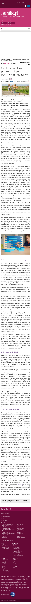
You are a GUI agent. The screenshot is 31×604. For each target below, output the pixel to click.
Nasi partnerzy (16, 552)
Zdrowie (4, 567)
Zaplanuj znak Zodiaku (7, 540)
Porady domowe (21, 537)
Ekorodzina (19, 525)
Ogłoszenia (20, 524)
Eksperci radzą (20, 526)
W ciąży (4, 562)
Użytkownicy (20, 536)
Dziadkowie (20, 533)
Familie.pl (6, 63)
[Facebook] (25, 6)
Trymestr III (9, 59)
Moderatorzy (16, 548)
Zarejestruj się (11, 22)
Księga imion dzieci (6, 532)
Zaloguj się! (4, 22)
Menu (3, 29)
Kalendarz (4, 537)
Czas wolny (5, 570)
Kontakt (15, 544)
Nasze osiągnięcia (17, 554)
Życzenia (15, 566)
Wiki (14, 565)
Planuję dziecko (20, 530)
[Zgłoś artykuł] (28, 81)
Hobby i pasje (5, 548)
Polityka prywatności (18, 555)
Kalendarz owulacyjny (7, 524)
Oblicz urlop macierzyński (8, 529)
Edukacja (4, 536)
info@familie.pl (4, 520)
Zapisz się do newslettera (6, 24)
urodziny (7, 500)
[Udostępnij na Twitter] (29, 65)
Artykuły (3, 59)
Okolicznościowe (6, 550)
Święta (3, 566)
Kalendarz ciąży (6, 526)
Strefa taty (19, 535)
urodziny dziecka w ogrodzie (12, 501)
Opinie (3, 544)
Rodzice (19, 532)
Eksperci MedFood (6, 571)
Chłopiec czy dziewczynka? (8, 530)
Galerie (14, 563)
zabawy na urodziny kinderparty (18, 500)
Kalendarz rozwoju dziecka (8, 533)
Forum (14, 559)
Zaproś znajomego (17, 551)
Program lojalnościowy (18, 550)
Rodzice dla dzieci (6, 539)
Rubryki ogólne (20, 528)
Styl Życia (4, 569)
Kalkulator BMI (5, 535)
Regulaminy (16, 547)
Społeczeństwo (6, 547)
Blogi (14, 561)
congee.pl (20, 484)
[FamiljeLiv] (28, 6)
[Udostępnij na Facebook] (26, 65)
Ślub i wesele (20, 529)
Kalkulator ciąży (6, 528)
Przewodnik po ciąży (7, 525)
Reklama (15, 546)
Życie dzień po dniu (7, 546)
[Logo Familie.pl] (15, 13)
